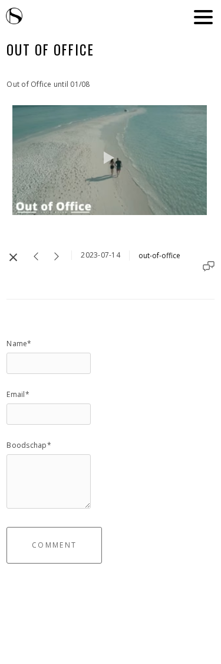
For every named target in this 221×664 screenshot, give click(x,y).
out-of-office (159, 255)
